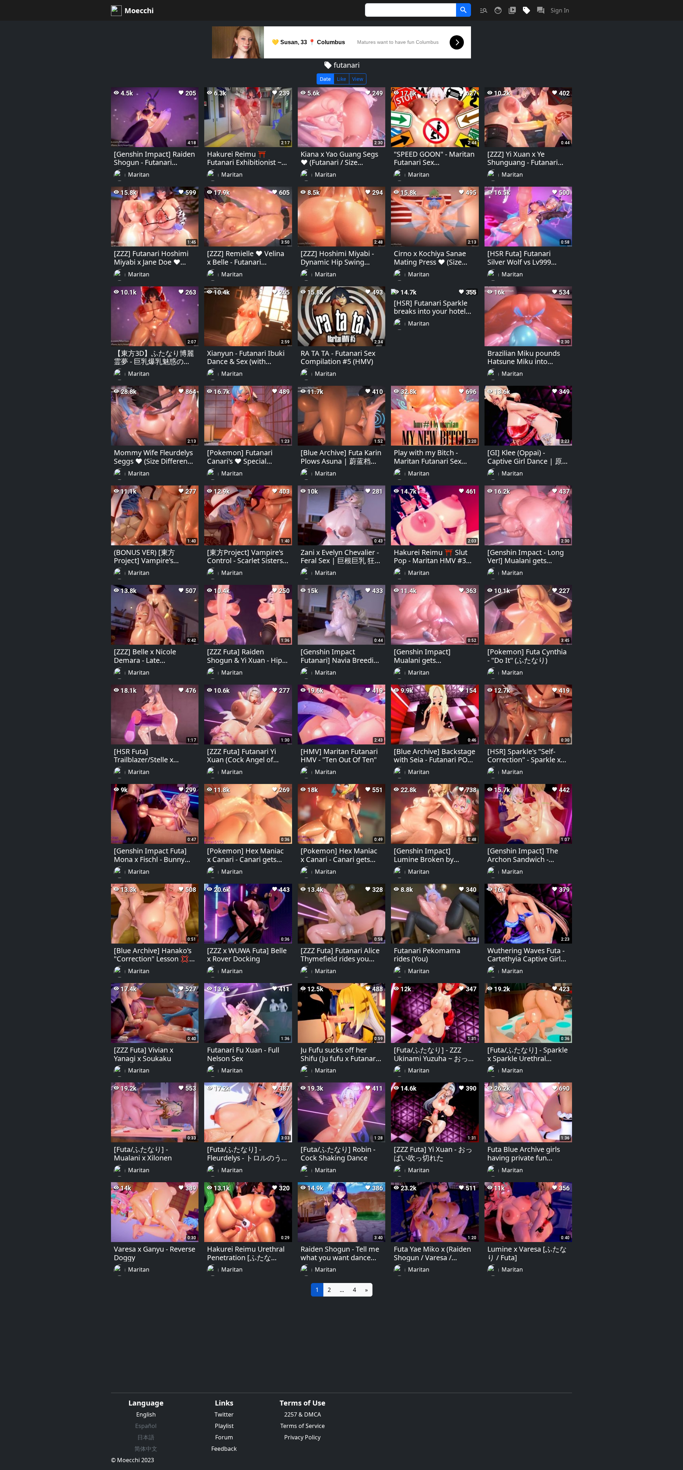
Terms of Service (302, 1426)
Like (341, 79)
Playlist (224, 1426)
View (357, 79)
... (342, 1290)
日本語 (145, 1437)
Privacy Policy (302, 1437)
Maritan (138, 174)
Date (325, 79)
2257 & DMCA (302, 1414)
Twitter (224, 1414)
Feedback (224, 1449)
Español (146, 1426)
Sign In (560, 10)
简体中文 (145, 1449)
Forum (224, 1437)
